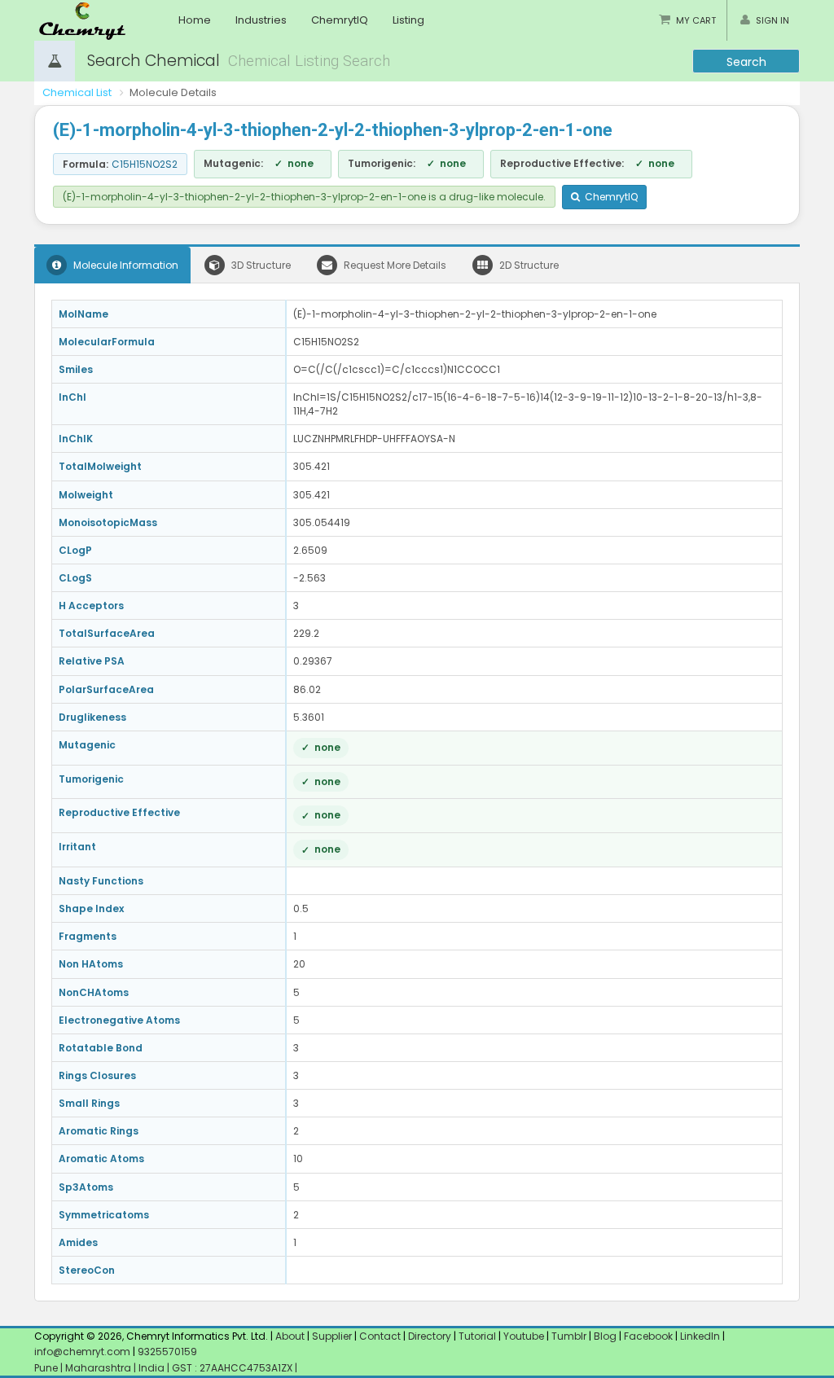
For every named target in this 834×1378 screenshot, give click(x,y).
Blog (605, 1336)
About (290, 1336)
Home (194, 20)
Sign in (772, 20)
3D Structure (260, 265)
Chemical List (77, 92)
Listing (408, 20)
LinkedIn (701, 1336)
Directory (431, 1336)
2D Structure (528, 265)
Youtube (523, 1336)
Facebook (648, 1336)
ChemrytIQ (339, 20)
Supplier (332, 1336)
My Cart (696, 20)
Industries (261, 20)
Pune (47, 1368)
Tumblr (568, 1336)
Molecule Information (124, 265)
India (152, 1368)
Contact (381, 1336)
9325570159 (166, 1351)
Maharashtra (99, 1368)
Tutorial (477, 1336)
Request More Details (393, 265)
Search (746, 62)
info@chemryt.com (82, 1351)
